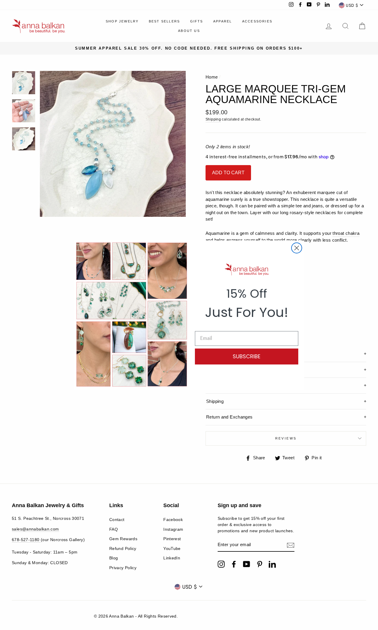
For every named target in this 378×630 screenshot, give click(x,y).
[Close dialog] (296, 248)
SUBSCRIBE (246, 356)
